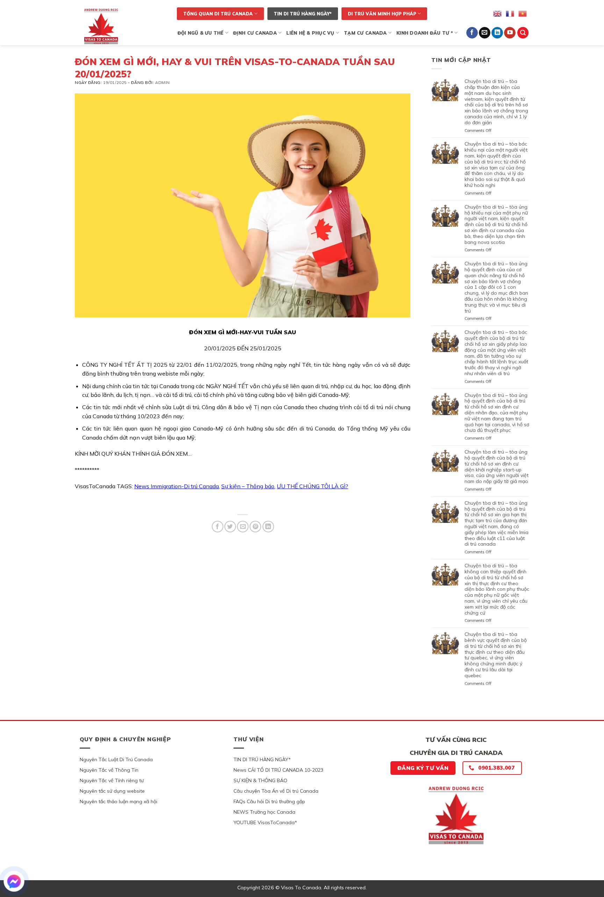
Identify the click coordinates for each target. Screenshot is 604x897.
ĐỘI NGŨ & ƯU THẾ (201, 33)
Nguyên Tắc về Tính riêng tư (112, 780)
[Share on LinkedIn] (268, 526)
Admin (162, 82)
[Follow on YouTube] (510, 33)
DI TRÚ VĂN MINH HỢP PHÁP (382, 13)
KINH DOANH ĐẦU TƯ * (424, 33)
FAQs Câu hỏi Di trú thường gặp (269, 801)
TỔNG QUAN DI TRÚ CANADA (218, 13)
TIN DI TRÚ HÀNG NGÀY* (303, 13)
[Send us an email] (484, 33)
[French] (510, 13)
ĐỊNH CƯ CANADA (255, 33)
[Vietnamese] (523, 13)
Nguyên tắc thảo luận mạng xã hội (118, 801)
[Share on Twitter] (230, 526)
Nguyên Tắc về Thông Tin (109, 770)
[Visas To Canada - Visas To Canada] (121, 26)
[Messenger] (13, 881)
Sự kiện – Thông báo (247, 486)
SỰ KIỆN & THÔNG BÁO (260, 780)
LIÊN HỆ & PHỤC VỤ (310, 33)
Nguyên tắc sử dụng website (112, 791)
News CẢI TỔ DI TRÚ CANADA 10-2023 (278, 770)
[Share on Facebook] (217, 526)
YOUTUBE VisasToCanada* (265, 822)
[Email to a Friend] (243, 526)
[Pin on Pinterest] (255, 526)
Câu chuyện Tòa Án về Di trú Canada (275, 791)
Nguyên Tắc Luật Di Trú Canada (116, 759)
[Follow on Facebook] (472, 33)
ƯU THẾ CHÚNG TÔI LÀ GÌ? (312, 486)
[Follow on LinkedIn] (497, 33)
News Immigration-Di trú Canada (176, 486)
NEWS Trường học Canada (264, 812)
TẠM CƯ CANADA (365, 33)
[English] (497, 13)
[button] (522, 32)
